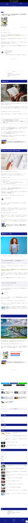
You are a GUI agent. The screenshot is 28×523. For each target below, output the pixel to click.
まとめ (8, 76)
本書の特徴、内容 (10, 73)
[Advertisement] (14, 8)
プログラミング (14, 454)
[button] (26, 427)
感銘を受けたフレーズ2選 (11, 75)
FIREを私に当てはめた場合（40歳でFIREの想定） (14, 74)
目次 (13, 71)
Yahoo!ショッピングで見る (15, 355)
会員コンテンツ (3, 421)
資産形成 (23, 519)
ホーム (5, 519)
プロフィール (3, 419)
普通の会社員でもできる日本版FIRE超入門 (16, 351)
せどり (14, 452)
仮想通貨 (14, 456)
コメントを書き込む (14, 408)
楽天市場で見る (15, 353)
